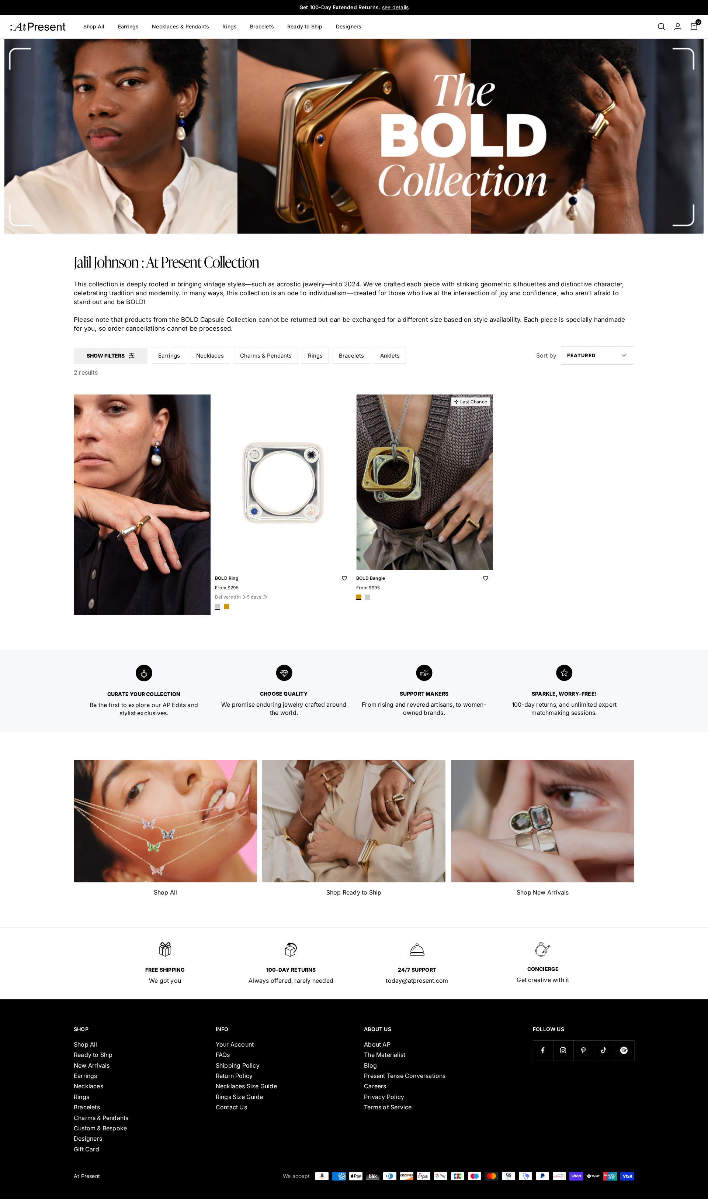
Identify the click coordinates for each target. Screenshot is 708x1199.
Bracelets (262, 26)
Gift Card (86, 1149)
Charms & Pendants (266, 355)
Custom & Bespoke (100, 1128)
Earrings (128, 26)
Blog (370, 1065)
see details (395, 7)
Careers (375, 1086)
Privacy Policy (384, 1096)
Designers (349, 26)
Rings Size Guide (239, 1096)
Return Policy (234, 1075)
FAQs (223, 1054)
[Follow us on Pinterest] (583, 1050)
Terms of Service (388, 1107)
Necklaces (210, 355)
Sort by (546, 355)
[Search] (661, 26)
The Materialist (384, 1054)
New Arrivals (92, 1065)
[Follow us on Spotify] (624, 1050)
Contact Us (231, 1107)
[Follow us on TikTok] (604, 1050)
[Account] (677, 26)
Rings (229, 26)
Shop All (94, 26)
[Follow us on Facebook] (543, 1050)
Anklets (390, 355)
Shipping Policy (238, 1065)
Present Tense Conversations (404, 1075)
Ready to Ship (305, 26)
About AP (377, 1044)
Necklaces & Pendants (180, 26)
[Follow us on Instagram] (563, 1050)
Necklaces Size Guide (246, 1086)
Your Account (235, 1044)
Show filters (106, 355)
